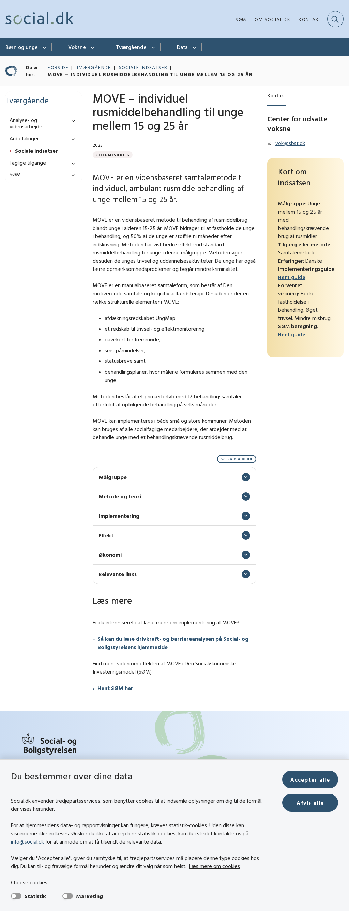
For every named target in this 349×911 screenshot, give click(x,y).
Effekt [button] (105, 535)
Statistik (35, 896)
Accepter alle (310, 779)
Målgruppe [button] (112, 477)
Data (182, 47)
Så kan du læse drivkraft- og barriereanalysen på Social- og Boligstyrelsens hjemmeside (172, 642)
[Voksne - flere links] (93, 47)
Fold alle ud (239, 459)
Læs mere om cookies (214, 866)
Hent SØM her (115, 687)
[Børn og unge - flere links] (45, 47)
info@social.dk (27, 841)
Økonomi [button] (110, 554)
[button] (71, 120)
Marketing (89, 896)
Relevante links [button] (117, 574)
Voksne (77, 47)
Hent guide (291, 277)
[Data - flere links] (195, 47)
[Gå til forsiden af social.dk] (37, 19)
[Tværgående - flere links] (154, 47)
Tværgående (131, 47)
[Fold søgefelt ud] (335, 19)
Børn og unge (21, 47)
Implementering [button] (118, 515)
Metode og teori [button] (119, 496)
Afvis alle (310, 802)
